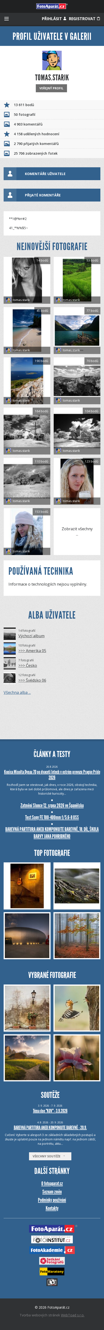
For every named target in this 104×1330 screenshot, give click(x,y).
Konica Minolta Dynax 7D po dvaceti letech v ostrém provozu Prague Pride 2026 (52, 774)
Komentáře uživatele (45, 173)
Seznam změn (52, 1191)
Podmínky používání (52, 1200)
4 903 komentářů (28, 124)
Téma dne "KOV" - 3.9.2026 (50, 1111)
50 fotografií (24, 114)
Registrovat (83, 18)
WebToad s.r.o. (72, 1315)
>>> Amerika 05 (32, 650)
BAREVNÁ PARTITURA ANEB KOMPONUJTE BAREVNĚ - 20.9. (50, 1127)
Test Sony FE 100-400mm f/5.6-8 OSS (52, 817)
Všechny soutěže (48, 1156)
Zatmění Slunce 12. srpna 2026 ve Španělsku (52, 805)
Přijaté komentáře (43, 195)
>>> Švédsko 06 (32, 680)
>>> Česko (27, 665)
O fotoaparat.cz (52, 1183)
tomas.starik (21, 300)
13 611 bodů (24, 104)
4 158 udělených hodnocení (36, 134)
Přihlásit (52, 18)
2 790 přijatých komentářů (36, 143)
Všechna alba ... (17, 692)
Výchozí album (31, 636)
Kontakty (52, 1208)
